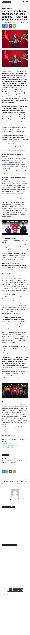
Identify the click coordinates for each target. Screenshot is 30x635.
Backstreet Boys (5, 456)
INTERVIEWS (9, 8)
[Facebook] (3, 26)
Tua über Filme (7, 443)
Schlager (4, 462)
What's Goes (13, 462)
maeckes (25, 460)
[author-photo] (15, 496)
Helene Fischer (20, 458)
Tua (6, 299)
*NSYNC (10, 144)
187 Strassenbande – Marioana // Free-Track (22, 482)
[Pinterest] (10, 26)
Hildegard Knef (5, 460)
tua (8, 462)
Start (3, 5)
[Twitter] (6, 26)
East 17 (14, 191)
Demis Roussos (5, 458)
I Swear (4, 129)
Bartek (13, 245)
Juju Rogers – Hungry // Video (8, 482)
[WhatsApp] (14, 26)
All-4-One (18, 455)
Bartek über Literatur (8, 447)
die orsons (12, 458)
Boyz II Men (18, 169)
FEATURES (7, 5)
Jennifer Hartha (7, 22)
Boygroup (17, 456)
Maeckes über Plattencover (10, 445)
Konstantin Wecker (18, 460)
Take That (21, 183)
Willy (18, 427)
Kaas (11, 460)
